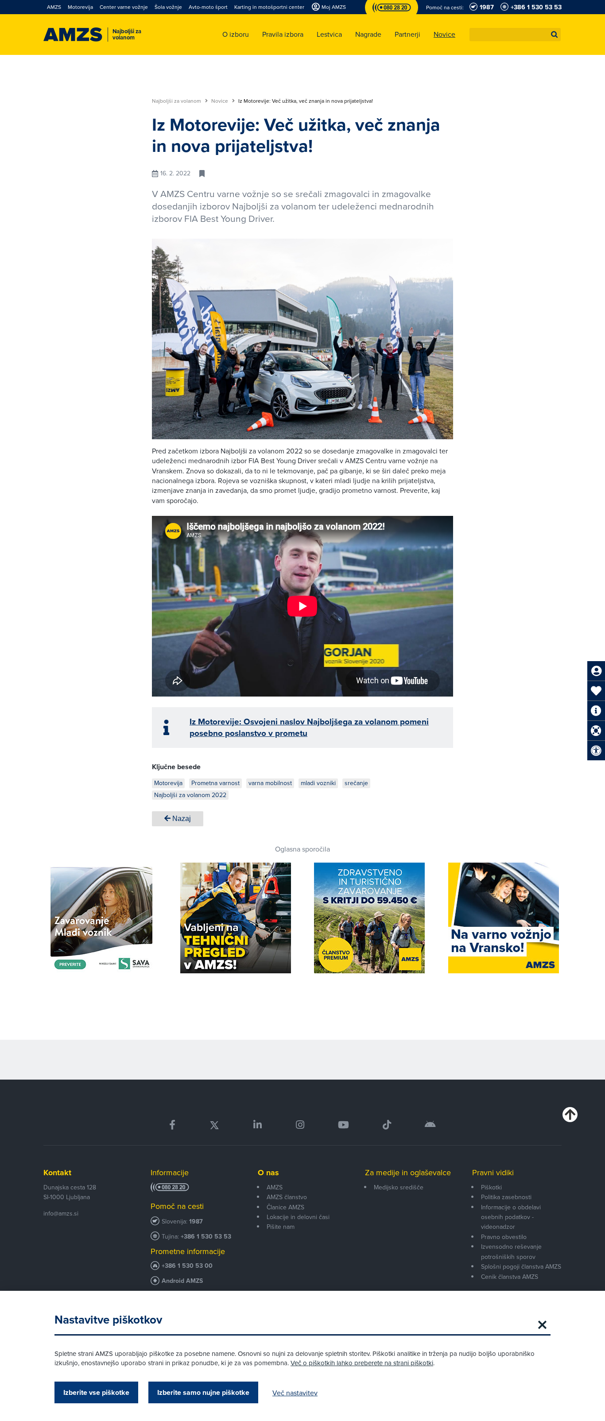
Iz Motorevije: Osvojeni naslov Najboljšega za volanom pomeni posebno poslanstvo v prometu (309, 727)
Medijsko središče (398, 1187)
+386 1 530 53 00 (187, 1266)
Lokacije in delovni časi (298, 1216)
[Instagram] (299, 1125)
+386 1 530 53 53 (206, 1236)
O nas (268, 1172)
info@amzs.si (60, 1213)
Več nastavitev (295, 1393)
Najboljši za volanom (177, 101)
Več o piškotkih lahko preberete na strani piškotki (362, 1362)
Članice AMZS (285, 1207)
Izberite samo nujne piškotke (203, 1392)
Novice (220, 101)
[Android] (430, 1125)
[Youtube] (343, 1125)
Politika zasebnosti (506, 1197)
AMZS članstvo (287, 1197)
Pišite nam (281, 1226)
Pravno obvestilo (504, 1236)
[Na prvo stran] (72, 34)
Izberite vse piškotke (96, 1392)
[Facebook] (172, 1125)
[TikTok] (387, 1125)
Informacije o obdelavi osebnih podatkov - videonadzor (511, 1217)
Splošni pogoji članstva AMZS (521, 1266)
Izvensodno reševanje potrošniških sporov (511, 1251)
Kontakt (57, 1172)
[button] (554, 34)
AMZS (275, 1187)
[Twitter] (214, 1125)
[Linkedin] (257, 1125)
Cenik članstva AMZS (509, 1276)
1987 (196, 1221)
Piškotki (491, 1187)
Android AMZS (182, 1281)
